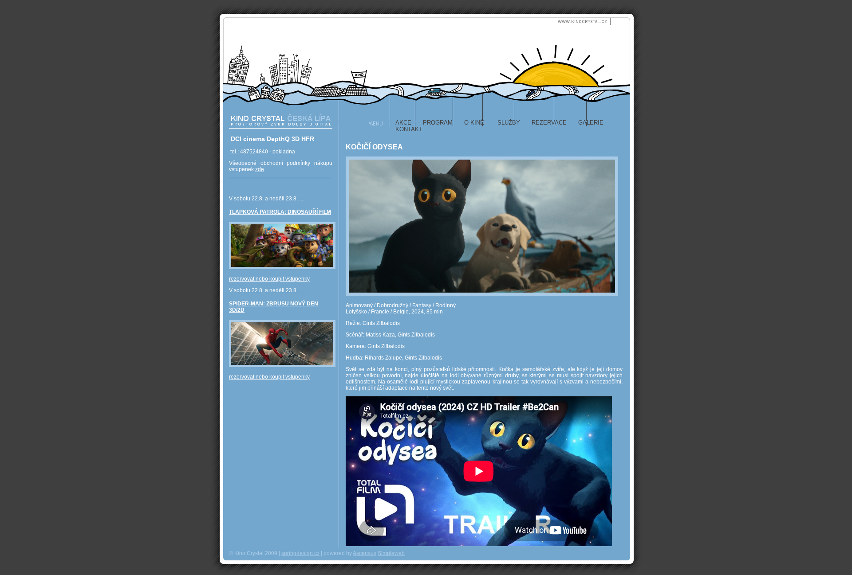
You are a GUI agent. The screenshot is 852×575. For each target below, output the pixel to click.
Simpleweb (391, 553)
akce (403, 122)
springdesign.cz (300, 553)
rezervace (549, 122)
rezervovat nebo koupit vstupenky (269, 279)
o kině (474, 122)
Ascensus (364, 553)
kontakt (408, 129)
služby (508, 122)
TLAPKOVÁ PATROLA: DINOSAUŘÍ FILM (280, 212)
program (438, 122)
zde (259, 169)
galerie (591, 122)
